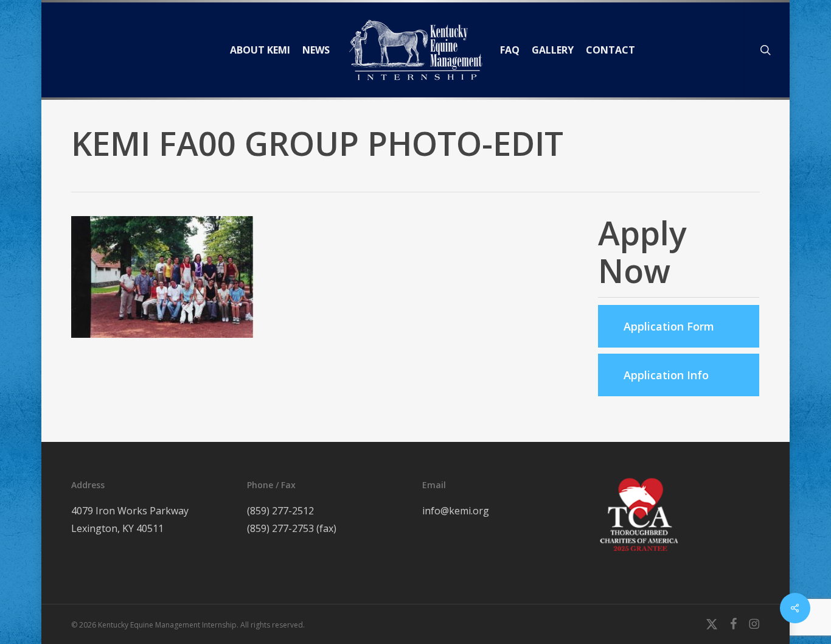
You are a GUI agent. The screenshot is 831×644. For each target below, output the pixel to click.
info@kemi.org (455, 510)
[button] (679, 326)
